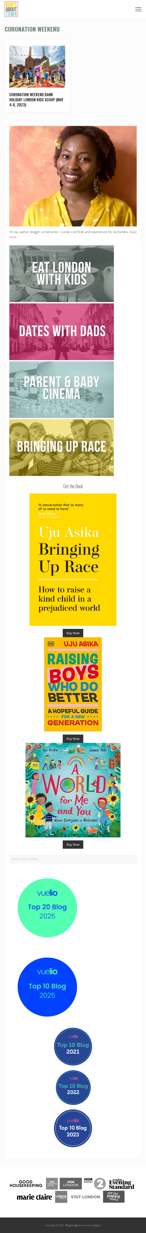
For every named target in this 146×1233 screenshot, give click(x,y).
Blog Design (72, 1225)
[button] (138, 9)
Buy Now (73, 633)
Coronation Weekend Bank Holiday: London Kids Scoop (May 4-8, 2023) (36, 100)
